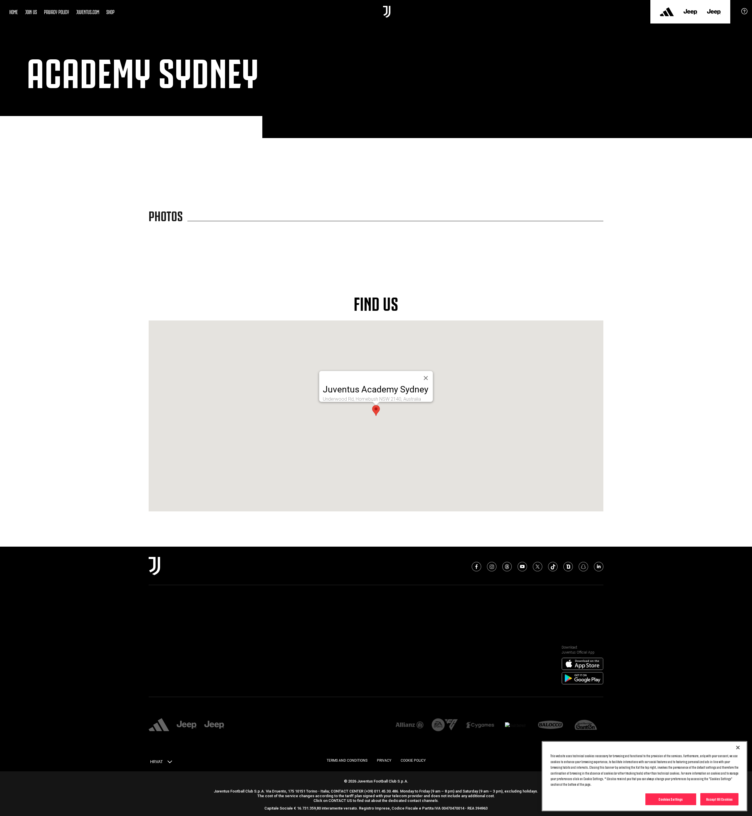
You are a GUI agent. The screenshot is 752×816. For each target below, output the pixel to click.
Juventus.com (87, 11)
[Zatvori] (426, 378)
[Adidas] (667, 12)
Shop (110, 11)
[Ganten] (585, 725)
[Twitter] (537, 566)
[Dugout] (568, 566)
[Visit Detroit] (515, 725)
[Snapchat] (583, 566)
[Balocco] (550, 725)
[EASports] (444, 725)
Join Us (31, 11)
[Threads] (507, 566)
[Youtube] (522, 566)
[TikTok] (553, 566)
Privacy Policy (56, 11)
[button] (376, 410)
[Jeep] (690, 12)
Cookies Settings (671, 799)
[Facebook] (476, 566)
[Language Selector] (169, 762)
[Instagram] (491, 566)
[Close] (737, 747)
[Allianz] (409, 725)
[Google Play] (582, 678)
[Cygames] (480, 725)
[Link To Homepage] (386, 12)
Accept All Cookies (719, 799)
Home (13, 11)
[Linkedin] (598, 566)
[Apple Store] (582, 664)
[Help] (744, 13)
